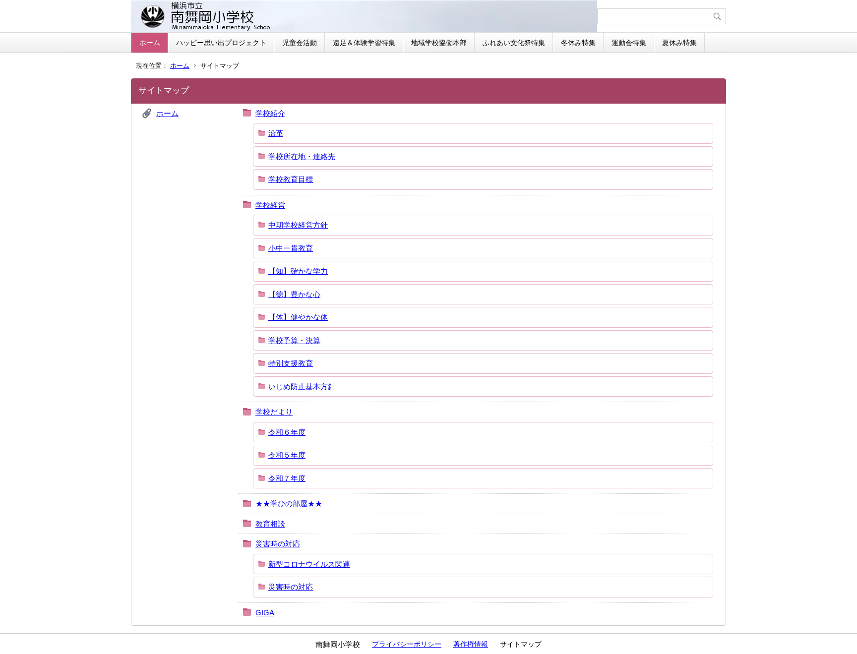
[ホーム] (365, 16)
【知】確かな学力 (298, 271)
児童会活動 (299, 43)
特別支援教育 (290, 363)
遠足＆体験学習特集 (364, 43)
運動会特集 (629, 43)
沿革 (275, 133)
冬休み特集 (578, 43)
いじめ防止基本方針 (301, 386)
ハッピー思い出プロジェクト (221, 43)
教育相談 (270, 524)
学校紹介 (270, 113)
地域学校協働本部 (439, 43)
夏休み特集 (679, 43)
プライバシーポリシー (406, 644)
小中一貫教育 (290, 248)
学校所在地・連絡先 (301, 156)
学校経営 (270, 205)
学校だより (274, 412)
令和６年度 (287, 432)
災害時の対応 (277, 543)
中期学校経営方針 (298, 225)
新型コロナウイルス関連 (309, 564)
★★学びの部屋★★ (288, 503)
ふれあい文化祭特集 (514, 43)
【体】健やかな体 (298, 317)
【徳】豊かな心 (294, 294)
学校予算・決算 (294, 340)
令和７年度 (287, 478)
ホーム (149, 43)
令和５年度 (287, 455)
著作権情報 (470, 644)
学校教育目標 (290, 179)
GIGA (264, 612)
